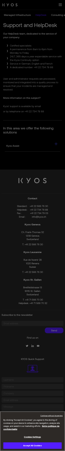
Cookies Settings (32, 437)
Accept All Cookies (32, 445)
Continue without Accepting (51, 416)
